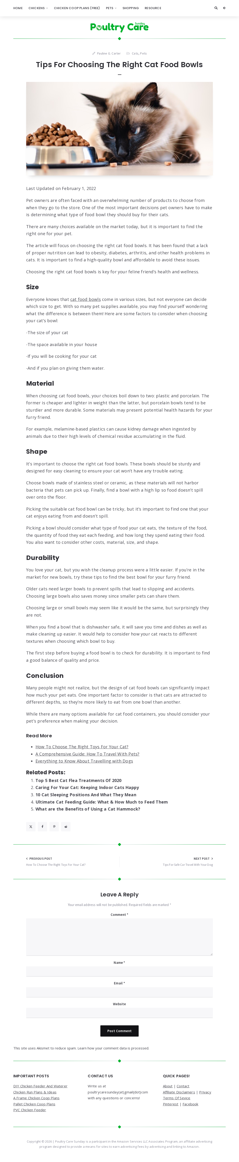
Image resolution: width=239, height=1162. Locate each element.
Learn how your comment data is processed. (113, 1048)
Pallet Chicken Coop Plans (34, 1104)
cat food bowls (85, 299)
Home (18, 8)
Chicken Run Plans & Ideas (34, 1092)
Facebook (190, 1104)
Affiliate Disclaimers (179, 1092)
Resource (153, 8)
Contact (183, 1086)
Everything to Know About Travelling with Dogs (84, 761)
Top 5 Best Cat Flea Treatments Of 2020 (78, 780)
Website (119, 1004)
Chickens (36, 8)
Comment (120, 914)
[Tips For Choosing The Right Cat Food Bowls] (119, 128)
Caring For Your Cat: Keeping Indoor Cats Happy (87, 787)
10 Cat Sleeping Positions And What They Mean (85, 794)
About (168, 1086)
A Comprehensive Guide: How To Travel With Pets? (87, 754)
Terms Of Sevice (176, 1098)
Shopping (131, 8)
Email (119, 983)
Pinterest (171, 1104)
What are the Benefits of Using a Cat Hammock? (87, 809)
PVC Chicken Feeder (29, 1109)
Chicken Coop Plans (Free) (77, 8)
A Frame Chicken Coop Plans (36, 1098)
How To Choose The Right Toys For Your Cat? (81, 746)
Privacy (205, 1092)
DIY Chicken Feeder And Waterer (40, 1086)
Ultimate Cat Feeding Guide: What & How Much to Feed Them (101, 802)
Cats (135, 53)
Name (119, 962)
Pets (109, 8)
